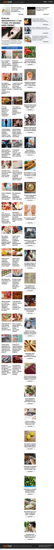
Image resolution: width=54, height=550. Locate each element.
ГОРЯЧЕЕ (50, 1)
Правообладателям (48, 549)
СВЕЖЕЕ (45, 1)
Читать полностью (12, 48)
